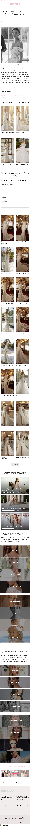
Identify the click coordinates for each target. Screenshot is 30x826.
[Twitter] (10, 1)
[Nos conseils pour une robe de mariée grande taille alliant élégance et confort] (15, 485)
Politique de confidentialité (22, 797)
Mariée (2, 8)
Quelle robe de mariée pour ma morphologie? (13, 526)
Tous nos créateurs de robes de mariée (15, 766)
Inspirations (23, 817)
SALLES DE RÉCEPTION (22, 805)
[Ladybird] (15, 637)
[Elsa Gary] (15, 563)
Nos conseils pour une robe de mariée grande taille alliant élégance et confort (15, 489)
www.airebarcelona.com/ (8, 87)
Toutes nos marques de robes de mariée (15, 646)
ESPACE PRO (4, 805)
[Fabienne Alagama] (15, 694)
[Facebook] (1, 1)
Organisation (7, 818)
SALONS (18, 807)
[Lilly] (15, 613)
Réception (14, 818)
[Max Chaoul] (15, 745)
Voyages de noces (20, 818)
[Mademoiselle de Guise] (15, 721)
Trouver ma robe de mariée (8, 817)
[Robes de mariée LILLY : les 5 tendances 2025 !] (15, 503)
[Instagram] (4, 1)
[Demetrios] (15, 551)
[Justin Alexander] (15, 601)
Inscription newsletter (9, 820)
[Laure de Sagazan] (15, 706)
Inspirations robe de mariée (7, 492)
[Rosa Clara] (15, 625)
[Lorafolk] (15, 757)
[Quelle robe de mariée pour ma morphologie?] (15, 521)
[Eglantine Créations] (15, 587)
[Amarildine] (15, 670)
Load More (15, 464)
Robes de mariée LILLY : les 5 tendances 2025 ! (14, 508)
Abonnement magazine (20, 820)
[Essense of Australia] (15, 575)
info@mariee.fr (19, 796)
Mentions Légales (20, 799)
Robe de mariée (9, 8)
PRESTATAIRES (4, 807)
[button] (28, 4)
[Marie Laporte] (15, 733)
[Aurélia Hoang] (15, 682)
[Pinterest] (7, 1)
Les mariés (18, 817)
